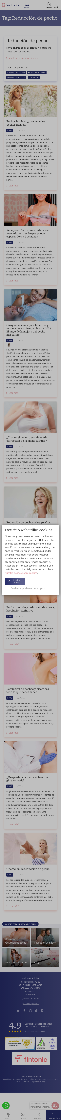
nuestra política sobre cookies (21, 573)
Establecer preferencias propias (28, 588)
